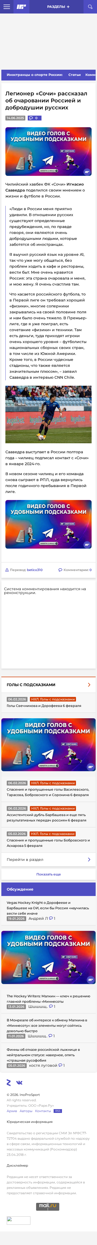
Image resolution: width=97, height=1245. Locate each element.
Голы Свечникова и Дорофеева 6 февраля (44, 706)
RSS (57, 1111)
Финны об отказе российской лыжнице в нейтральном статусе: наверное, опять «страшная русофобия (43, 1055)
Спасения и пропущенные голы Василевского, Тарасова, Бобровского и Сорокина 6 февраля (48, 792)
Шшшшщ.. (38, 1006)
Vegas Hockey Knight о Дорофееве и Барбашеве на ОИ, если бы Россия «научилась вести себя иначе (48, 908)
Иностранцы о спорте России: (35, 75)
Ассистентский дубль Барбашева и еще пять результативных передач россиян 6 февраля (46, 817)
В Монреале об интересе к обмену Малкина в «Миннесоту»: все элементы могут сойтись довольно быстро (47, 1025)
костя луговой (43, 1065)
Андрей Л (39, 918)
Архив (12, 1111)
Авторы (26, 1111)
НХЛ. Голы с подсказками (53, 699)
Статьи (74, 75)
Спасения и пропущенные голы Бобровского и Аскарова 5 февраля (48, 843)
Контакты (43, 1111)
